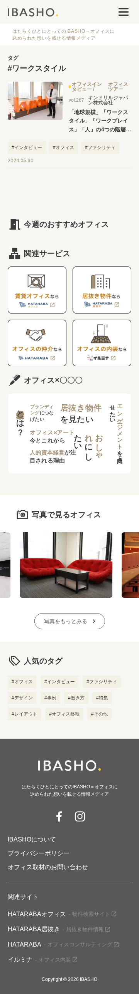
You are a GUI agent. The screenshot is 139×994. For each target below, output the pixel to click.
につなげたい (42, 413)
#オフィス (22, 681)
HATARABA (60, 944)
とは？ (20, 418)
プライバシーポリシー (39, 853)
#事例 (50, 698)
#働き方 (76, 698)
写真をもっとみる (65, 621)
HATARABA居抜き (56, 929)
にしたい (88, 443)
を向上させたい (116, 430)
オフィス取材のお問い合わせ (48, 867)
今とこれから (52, 436)
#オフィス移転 (64, 714)
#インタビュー (59, 681)
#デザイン (22, 698)
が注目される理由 (53, 457)
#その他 (99, 714)
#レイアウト (24, 714)
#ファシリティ (101, 681)
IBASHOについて (32, 839)
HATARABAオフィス (59, 914)
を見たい (81, 413)
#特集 (102, 698)
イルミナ (39, 959)
